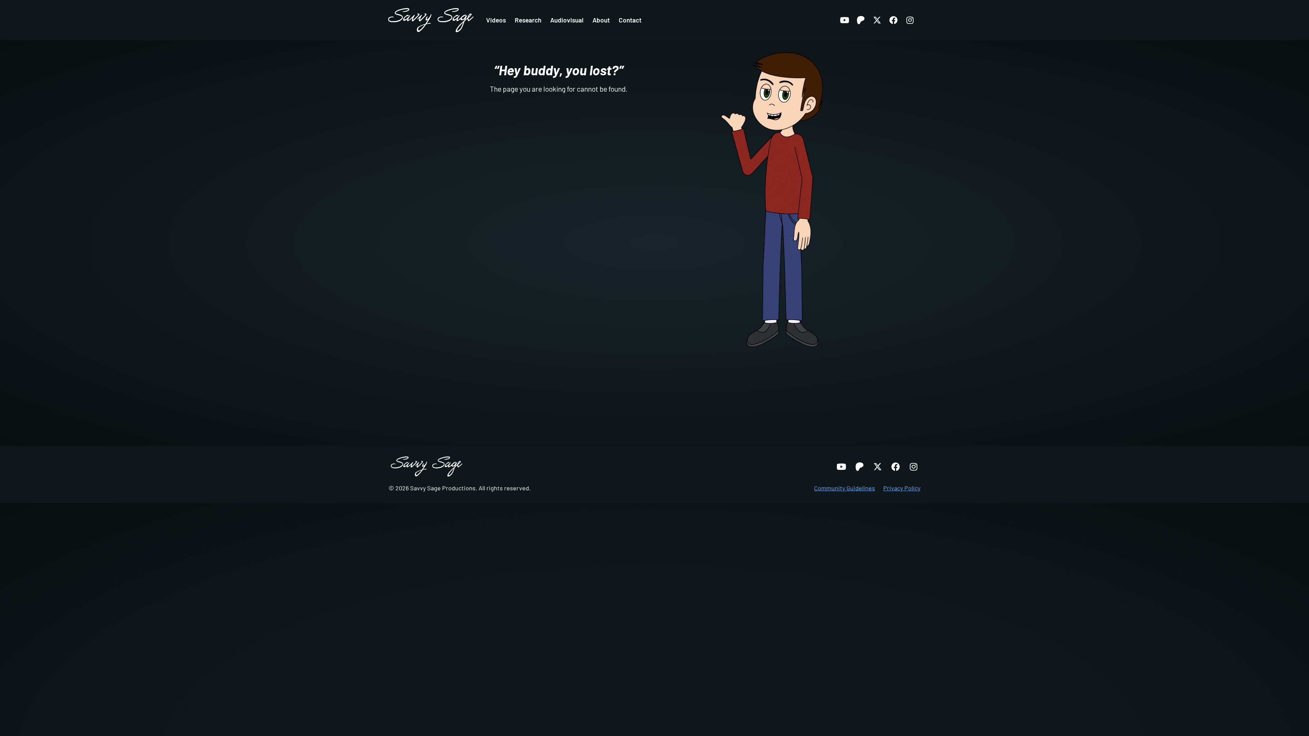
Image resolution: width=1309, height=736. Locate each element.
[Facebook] (893, 20)
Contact (630, 20)
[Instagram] (910, 20)
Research (528, 20)
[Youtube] (844, 20)
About (601, 20)
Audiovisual (567, 20)
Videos (496, 20)
